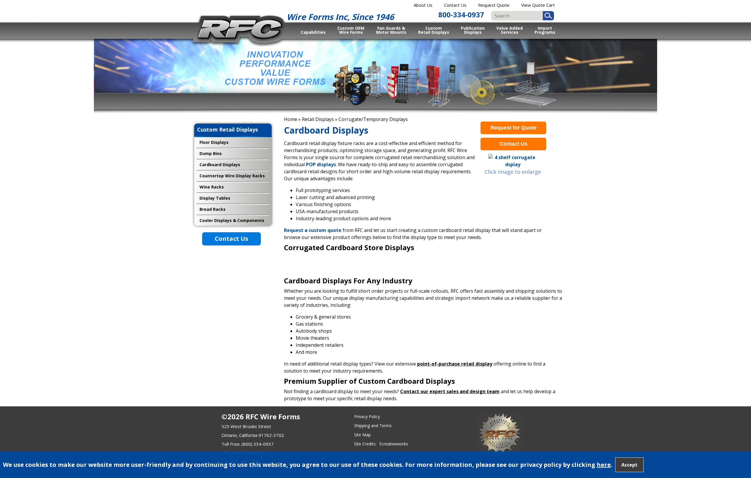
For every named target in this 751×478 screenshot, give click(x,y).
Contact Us (455, 5)
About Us (423, 5)
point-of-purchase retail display (454, 364)
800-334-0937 (461, 14)
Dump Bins (210, 153)
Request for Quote (513, 128)
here (604, 465)
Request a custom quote (312, 230)
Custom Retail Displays (227, 129)
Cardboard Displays (219, 164)
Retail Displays (318, 119)
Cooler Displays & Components (231, 220)
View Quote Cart (538, 5)
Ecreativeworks (393, 444)
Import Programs (545, 30)
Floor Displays (214, 142)
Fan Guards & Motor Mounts (391, 30)
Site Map (362, 434)
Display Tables (214, 198)
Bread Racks (212, 209)
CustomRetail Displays (433, 30)
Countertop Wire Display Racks (232, 176)
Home (290, 119)
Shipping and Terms (373, 425)
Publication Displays (473, 30)
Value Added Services (509, 30)
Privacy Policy (367, 416)
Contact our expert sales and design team (450, 391)
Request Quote (494, 5)
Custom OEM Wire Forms (350, 30)
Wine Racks (211, 187)
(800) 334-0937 (257, 444)
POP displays (320, 164)
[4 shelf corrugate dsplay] (513, 161)
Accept (629, 465)
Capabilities (313, 32)
